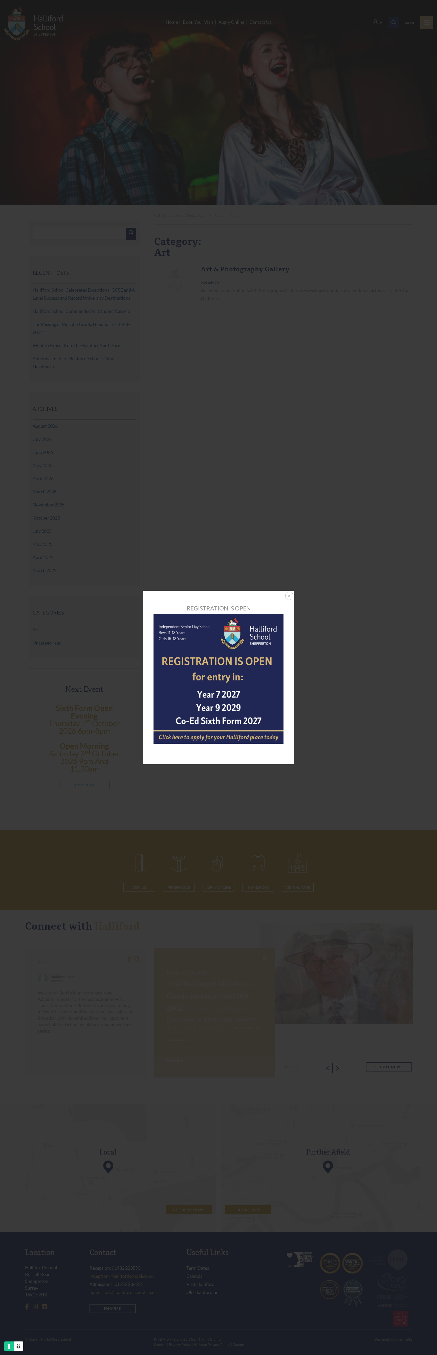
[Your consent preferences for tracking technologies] (18, 1346)
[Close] (288, 596)
